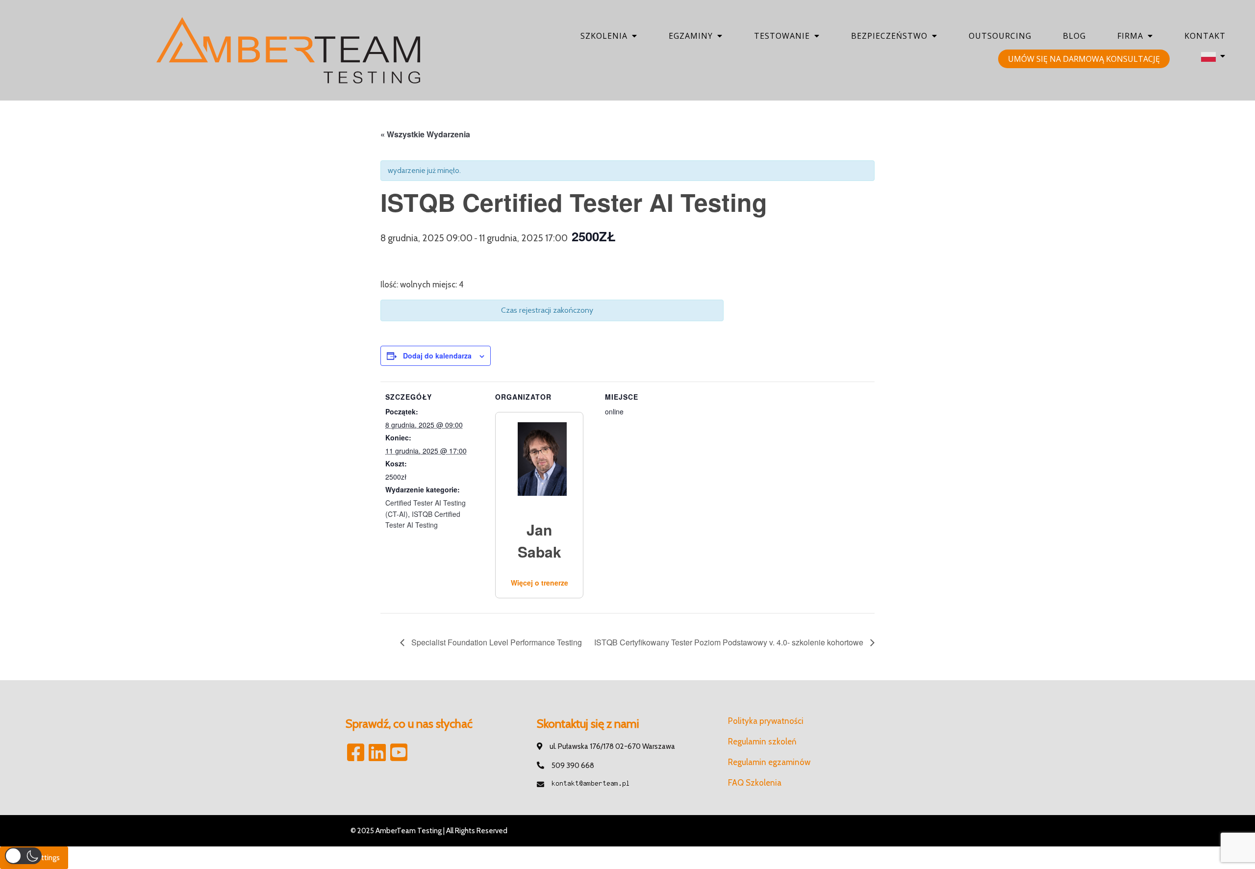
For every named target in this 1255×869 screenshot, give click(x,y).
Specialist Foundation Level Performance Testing (495, 642)
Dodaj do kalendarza (437, 355)
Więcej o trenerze (539, 583)
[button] (23, 855)
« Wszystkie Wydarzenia (425, 134)
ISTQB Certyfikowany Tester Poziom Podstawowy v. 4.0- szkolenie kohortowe (729, 642)
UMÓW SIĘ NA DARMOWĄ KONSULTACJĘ (1084, 58)
